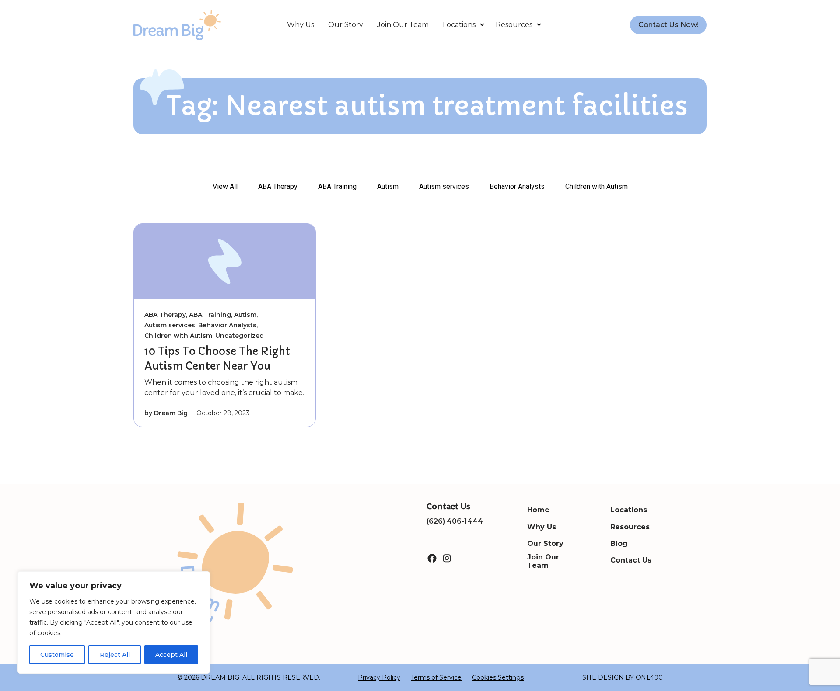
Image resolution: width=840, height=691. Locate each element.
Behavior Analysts (517, 186)
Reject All (115, 655)
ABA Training (337, 186)
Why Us (300, 25)
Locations (459, 25)
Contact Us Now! (668, 25)
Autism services (444, 186)
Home (538, 510)
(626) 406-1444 (455, 521)
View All (225, 186)
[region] (114, 622)
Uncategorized (239, 336)
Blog (619, 543)
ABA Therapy (278, 186)
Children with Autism (596, 186)
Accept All (171, 655)
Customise (57, 655)
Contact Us (630, 560)
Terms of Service (436, 677)
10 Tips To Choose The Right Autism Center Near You (217, 359)
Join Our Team (403, 25)
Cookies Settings (498, 677)
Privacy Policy (379, 677)
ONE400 (649, 677)
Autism (388, 186)
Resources (514, 25)
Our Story (345, 25)
